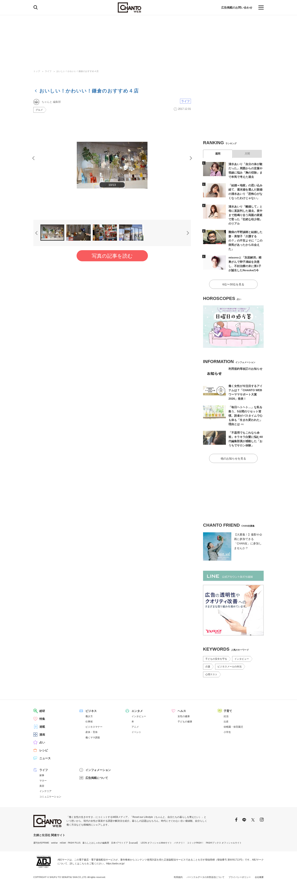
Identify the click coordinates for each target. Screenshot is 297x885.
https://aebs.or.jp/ (115, 863)
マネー (43, 780)
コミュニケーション (50, 796)
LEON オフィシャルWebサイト (156, 843)
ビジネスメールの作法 (229, 666)
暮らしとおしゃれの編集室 (95, 843)
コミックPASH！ (195, 843)
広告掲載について (96, 777)
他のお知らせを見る (233, 458)
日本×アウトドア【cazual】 (125, 843)
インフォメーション (98, 770)
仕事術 (89, 721)
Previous (33, 158)
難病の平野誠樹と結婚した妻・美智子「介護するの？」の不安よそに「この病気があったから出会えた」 (245, 240)
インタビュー (241, 658)
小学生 (227, 732)
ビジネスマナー (93, 726)
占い (42, 742)
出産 (226, 721)
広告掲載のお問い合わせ (236, 7)
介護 (207, 666)
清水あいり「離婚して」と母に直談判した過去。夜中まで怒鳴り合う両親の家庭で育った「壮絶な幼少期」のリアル (245, 215)
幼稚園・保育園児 (233, 726)
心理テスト (211, 674)
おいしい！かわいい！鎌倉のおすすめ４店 (77, 71)
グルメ (39, 109)
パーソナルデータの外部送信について (205, 877)
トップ (36, 71)
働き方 (89, 716)
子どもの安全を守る (216, 658)
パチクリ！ (179, 843)
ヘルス (182, 710)
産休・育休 (91, 732)
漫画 (42, 734)
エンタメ (137, 710)
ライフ (48, 71)
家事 (41, 775)
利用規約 (178, 877)
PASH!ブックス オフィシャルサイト (224, 843)
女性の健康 (184, 716)
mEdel (63, 843)
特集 (42, 718)
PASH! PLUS (74, 843)
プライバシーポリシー (240, 877)
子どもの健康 (185, 721)
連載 (42, 726)
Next (191, 158)
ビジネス (91, 710)
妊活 (226, 716)
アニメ (135, 726)
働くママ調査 (92, 737)
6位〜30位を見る (233, 284)
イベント (136, 732)
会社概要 (259, 877)
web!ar (54, 843)
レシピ (43, 750)
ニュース (45, 758)
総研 (42, 710)
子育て (228, 710)
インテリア (45, 791)
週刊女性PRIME (41, 843)
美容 (41, 785)
